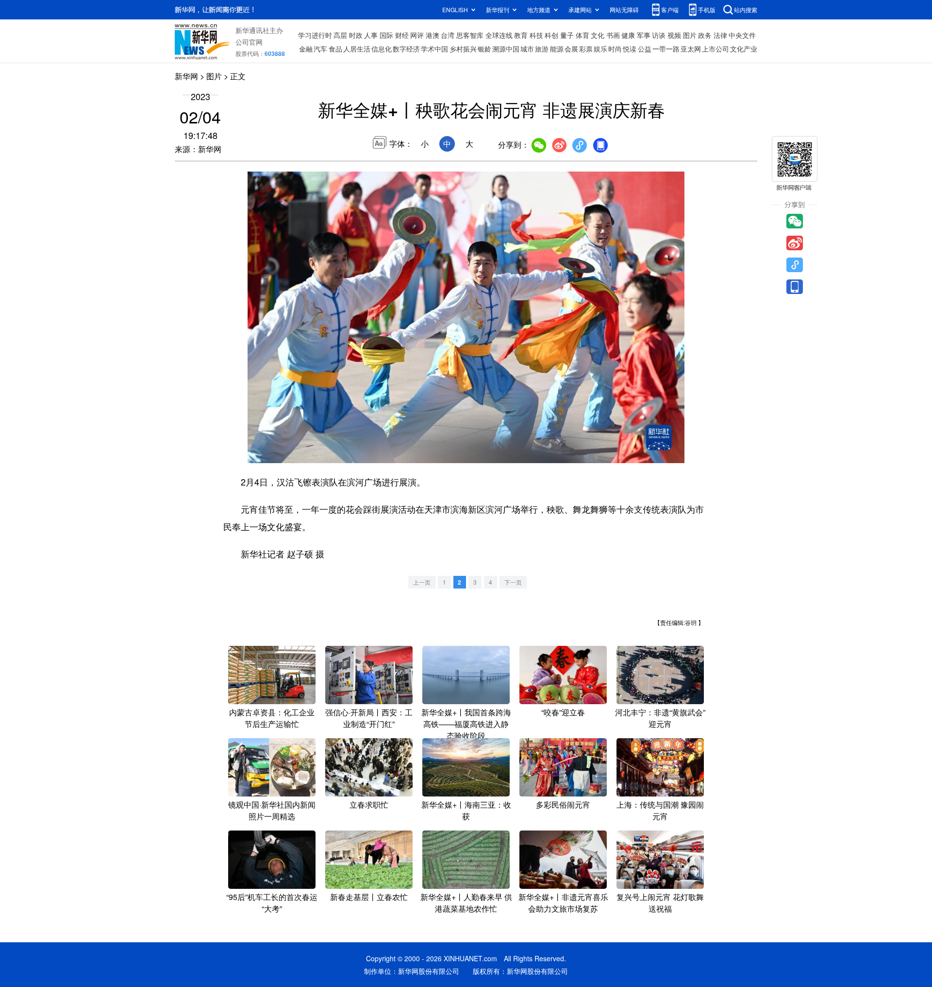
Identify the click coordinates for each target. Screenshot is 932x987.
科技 (536, 35)
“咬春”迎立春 (563, 712)
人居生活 (356, 48)
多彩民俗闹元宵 (563, 804)
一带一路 (666, 48)
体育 (582, 35)
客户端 (670, 9)
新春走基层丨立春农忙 (369, 896)
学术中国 (434, 48)
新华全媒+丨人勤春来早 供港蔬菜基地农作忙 (466, 902)
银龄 (484, 48)
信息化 (381, 48)
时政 (356, 35)
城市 (527, 48)
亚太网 (691, 48)
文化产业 (743, 48)
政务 (705, 35)
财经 (402, 35)
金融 (306, 48)
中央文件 (742, 35)
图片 (690, 35)
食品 (335, 48)
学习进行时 (315, 35)
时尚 (615, 48)
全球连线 (499, 35)
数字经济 (406, 48)
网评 (417, 35)
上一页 (422, 582)
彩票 (586, 48)
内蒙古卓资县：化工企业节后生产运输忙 (272, 718)
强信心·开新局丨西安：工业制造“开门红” (369, 718)
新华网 (186, 76)
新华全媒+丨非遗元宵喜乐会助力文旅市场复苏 (563, 902)
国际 (386, 35)
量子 (567, 35)
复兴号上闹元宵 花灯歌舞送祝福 (660, 902)
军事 (643, 35)
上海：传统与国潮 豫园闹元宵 (660, 810)
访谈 (659, 35)
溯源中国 (505, 48)
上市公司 (715, 48)
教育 (521, 35)
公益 (644, 48)
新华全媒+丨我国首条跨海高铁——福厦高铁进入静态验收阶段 (466, 724)
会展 (571, 48)
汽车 (320, 48)
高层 (340, 35)
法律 (720, 35)
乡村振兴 (463, 48)
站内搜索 (745, 9)
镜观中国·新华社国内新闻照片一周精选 (272, 810)
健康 (628, 35)
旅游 (542, 48)
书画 (613, 35)
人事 (371, 35)
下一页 (513, 582)
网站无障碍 (624, 9)
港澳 (432, 35)
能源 (557, 48)
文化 (597, 35)
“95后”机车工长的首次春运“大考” (271, 902)
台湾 (447, 35)
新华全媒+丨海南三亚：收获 (466, 810)
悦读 (629, 48)
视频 (674, 35)
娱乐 (600, 48)
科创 (551, 35)
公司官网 (249, 42)
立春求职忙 (369, 804)
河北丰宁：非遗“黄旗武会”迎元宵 (660, 718)
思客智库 (469, 35)
